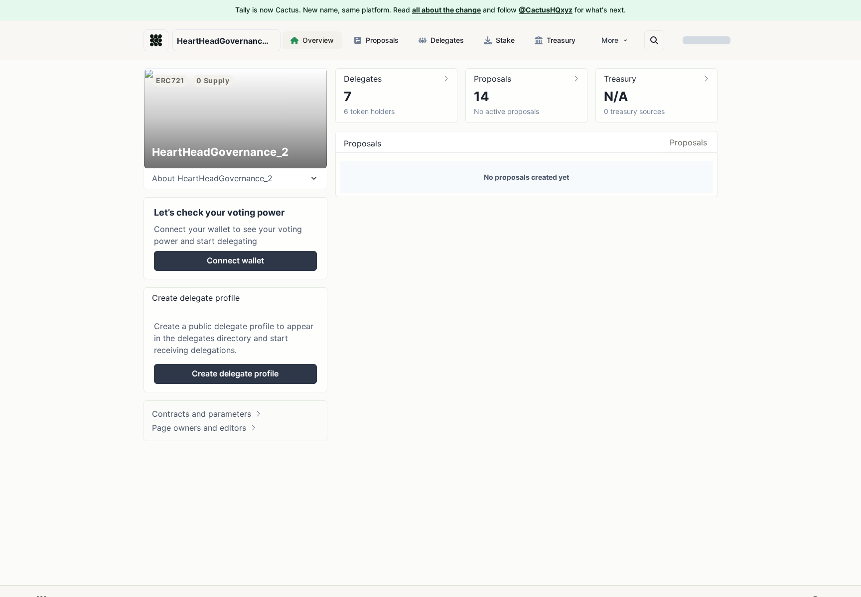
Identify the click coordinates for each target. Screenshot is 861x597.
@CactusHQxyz (546, 9)
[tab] (688, 145)
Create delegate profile (235, 373)
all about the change (446, 9)
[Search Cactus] (654, 40)
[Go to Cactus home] (156, 40)
